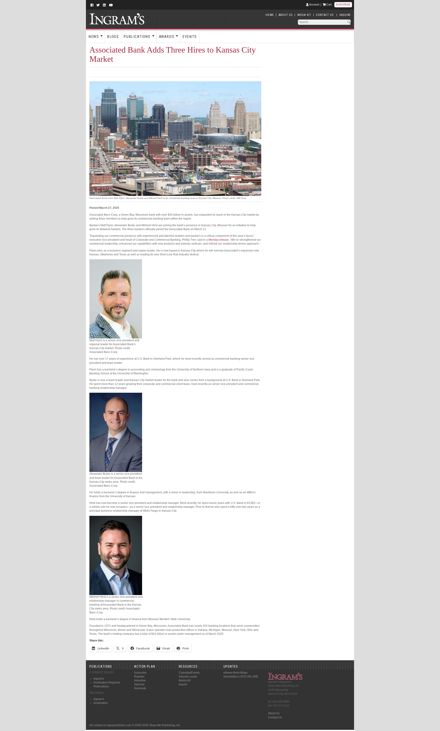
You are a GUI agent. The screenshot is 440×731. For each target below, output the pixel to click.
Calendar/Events (189, 672)
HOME (270, 15)
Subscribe (343, 4)
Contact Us (275, 717)
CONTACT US (324, 15)
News (93, 36)
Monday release (219, 239)
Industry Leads (188, 676)
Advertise (140, 680)
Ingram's (99, 678)
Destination (101, 703)
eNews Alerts (231, 672)
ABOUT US (286, 15)
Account (314, 4)
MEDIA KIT (304, 15)
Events (189, 36)
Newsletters (230, 676)
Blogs (113, 36)
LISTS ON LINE (248, 676)
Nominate (140, 688)
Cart (329, 4)
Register (139, 676)
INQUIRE (345, 15)
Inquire (183, 684)
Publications (137, 36)
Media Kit (184, 680)
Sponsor (139, 684)
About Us (274, 713)
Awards (166, 36)
